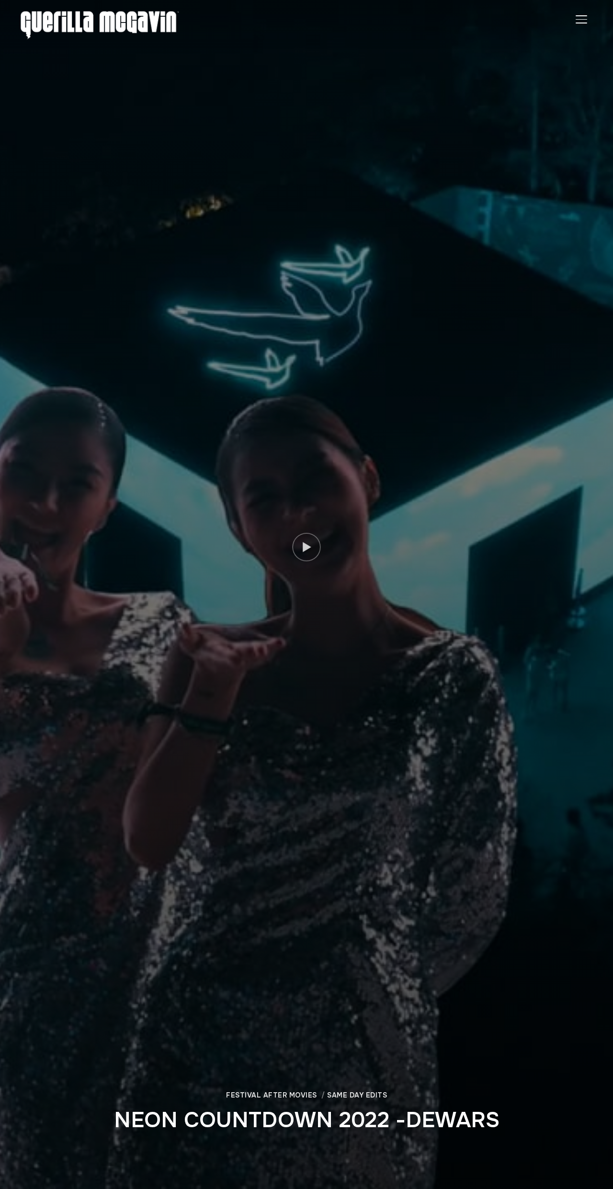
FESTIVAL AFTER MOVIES (271, 1095)
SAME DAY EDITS (357, 1095)
